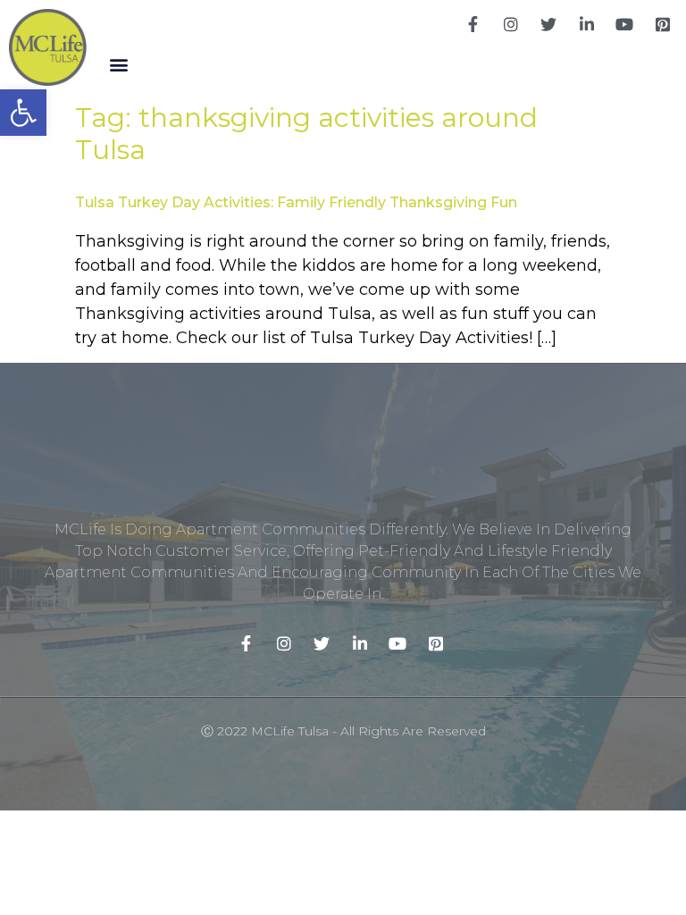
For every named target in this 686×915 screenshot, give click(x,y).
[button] (119, 65)
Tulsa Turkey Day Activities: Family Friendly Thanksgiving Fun (296, 202)
